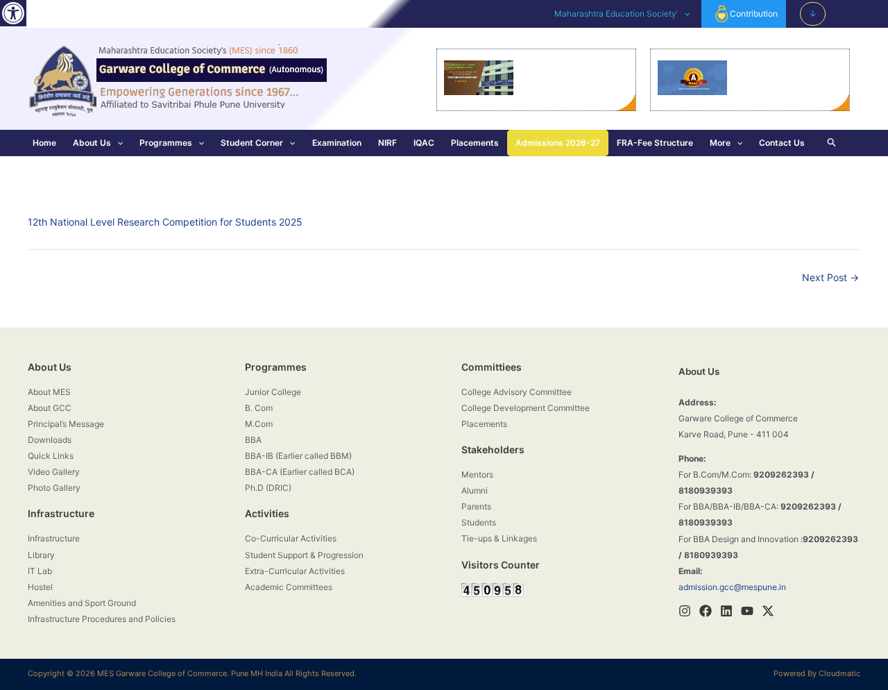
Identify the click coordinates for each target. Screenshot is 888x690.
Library (41, 555)
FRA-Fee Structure (655, 142)
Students (478, 522)
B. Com (259, 408)
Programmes (165, 142)
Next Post (830, 278)
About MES (49, 392)
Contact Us (782, 142)
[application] (684, 14)
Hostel (40, 587)
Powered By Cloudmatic (817, 673)
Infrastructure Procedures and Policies (102, 619)
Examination (336, 142)
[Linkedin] (726, 611)
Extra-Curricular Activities (295, 571)
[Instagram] (684, 611)
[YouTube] (747, 611)
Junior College (273, 392)
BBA (253, 440)
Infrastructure (54, 538)
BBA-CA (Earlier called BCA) (300, 471)
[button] (13, 13)
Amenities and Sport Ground (82, 603)
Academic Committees (288, 587)
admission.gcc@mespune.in (732, 587)
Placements (475, 142)
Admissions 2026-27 (557, 142)
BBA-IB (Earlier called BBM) (298, 456)
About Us (92, 142)
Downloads (49, 440)
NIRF (387, 142)
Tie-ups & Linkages (499, 538)
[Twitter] (768, 611)
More (720, 142)
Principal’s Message (66, 424)
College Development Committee (525, 408)
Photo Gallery (54, 487)
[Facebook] (705, 611)
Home (44, 142)
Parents (476, 506)
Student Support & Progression (304, 555)
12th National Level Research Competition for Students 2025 (165, 222)
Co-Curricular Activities (290, 538)
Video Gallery (54, 471)
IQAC (423, 142)
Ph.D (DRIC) (268, 487)
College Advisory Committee (516, 392)
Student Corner (252, 142)
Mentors (477, 474)
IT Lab (40, 571)
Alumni (474, 490)
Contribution (754, 13)
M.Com (259, 424)
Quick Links (51, 456)
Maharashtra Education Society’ (616, 13)
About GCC (49, 408)
